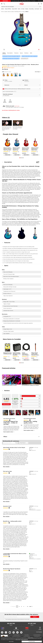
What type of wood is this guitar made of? (11, 56)
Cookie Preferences (24, 639)
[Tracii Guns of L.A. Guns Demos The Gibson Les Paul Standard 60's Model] (7, 123)
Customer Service (16, 629)
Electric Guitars (11, 11)
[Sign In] (38, 3)
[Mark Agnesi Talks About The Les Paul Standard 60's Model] (18, 123)
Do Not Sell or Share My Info (16, 636)
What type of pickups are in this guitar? (11, 58)
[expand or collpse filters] (39, 436)
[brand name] (37, 162)
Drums (19, 8)
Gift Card (2, 629)
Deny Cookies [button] (11, 641)
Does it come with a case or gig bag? (29, 56)
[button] (21, 162)
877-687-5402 (32, 623)
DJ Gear (23, 8)
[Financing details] (39, 88)
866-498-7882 (11, 623)
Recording (31, 8)
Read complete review (8, 431)
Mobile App (40, 629)
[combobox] (23, 443)
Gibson (26, 11)
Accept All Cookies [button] (32, 641)
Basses (26, 8)
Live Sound (36, 8)
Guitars (2, 8)
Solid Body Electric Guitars (19, 11)
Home (2, 11)
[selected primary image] (21, 30)
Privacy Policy (30, 637)
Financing (26, 629)
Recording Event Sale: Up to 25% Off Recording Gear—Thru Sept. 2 (24, 0)
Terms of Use (17, 639)
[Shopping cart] (41, 3)
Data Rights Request (27, 636)
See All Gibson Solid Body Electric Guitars (11, 110)
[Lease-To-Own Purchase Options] (15, 91)
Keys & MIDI (14, 8)
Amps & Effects (8, 8)
